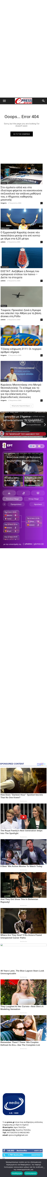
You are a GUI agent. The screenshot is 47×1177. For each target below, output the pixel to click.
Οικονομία (4, 267)
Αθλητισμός (5, 228)
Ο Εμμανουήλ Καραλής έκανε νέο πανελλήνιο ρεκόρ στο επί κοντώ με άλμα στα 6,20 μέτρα (20, 235)
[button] (4, 101)
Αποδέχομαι (17, 1173)
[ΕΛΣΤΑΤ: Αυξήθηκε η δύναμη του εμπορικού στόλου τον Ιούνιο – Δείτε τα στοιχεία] (22, 258)
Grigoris (4, 203)
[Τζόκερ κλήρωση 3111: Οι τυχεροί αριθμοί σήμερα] (22, 335)
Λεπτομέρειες (30, 1173)
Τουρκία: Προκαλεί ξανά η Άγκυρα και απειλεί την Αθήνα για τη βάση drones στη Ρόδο (21, 313)
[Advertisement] (23, 24)
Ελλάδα (3, 183)
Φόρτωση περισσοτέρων (21, 406)
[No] (44, 1168)
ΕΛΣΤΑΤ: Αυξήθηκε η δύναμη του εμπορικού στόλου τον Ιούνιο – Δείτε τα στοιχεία (20, 274)
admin (3, 242)
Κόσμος (3, 306)
